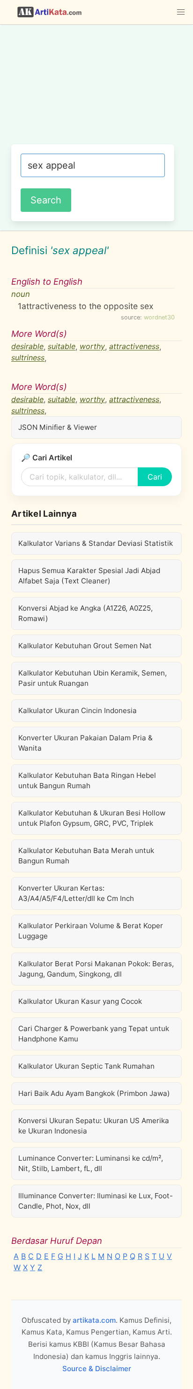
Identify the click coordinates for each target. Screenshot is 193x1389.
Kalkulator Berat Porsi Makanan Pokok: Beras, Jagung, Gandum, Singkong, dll (96, 968)
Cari (155, 476)
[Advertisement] (96, 89)
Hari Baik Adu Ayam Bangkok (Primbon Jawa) (94, 1093)
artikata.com (94, 1320)
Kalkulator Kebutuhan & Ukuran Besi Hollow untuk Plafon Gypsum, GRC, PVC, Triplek (91, 818)
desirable (27, 346)
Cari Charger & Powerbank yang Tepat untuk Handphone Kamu (93, 1033)
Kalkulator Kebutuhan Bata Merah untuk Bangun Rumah (86, 855)
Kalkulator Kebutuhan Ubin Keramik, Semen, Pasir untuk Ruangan (92, 678)
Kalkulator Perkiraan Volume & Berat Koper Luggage (90, 930)
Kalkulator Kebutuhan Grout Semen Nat (85, 645)
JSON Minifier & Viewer (57, 427)
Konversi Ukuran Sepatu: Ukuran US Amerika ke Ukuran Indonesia (93, 1125)
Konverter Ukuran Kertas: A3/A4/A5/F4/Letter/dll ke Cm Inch (76, 893)
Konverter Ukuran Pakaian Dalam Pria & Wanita (85, 743)
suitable (61, 346)
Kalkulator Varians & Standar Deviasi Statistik (95, 543)
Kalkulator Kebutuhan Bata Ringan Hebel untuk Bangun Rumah (87, 780)
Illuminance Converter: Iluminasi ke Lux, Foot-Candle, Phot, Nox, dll (95, 1201)
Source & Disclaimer (96, 1368)
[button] (181, 12)
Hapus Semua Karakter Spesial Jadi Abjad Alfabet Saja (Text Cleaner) (89, 575)
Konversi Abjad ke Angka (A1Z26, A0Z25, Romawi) (85, 613)
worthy (92, 346)
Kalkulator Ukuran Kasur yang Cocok (80, 1001)
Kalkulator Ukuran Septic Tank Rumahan (86, 1066)
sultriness (28, 358)
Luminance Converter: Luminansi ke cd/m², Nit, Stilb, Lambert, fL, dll (90, 1163)
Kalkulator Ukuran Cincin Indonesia (77, 710)
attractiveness (134, 346)
